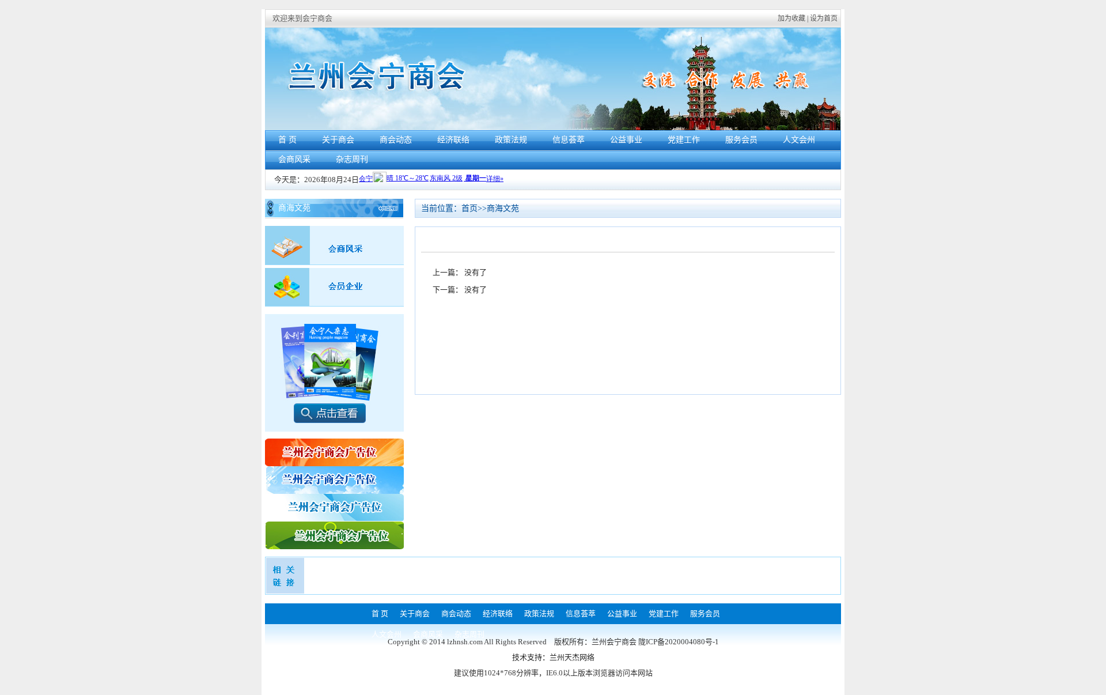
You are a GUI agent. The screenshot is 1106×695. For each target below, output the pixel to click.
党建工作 (684, 139)
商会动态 (396, 139)
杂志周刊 (352, 159)
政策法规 (511, 139)
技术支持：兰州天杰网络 (553, 657)
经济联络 (453, 139)
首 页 (287, 139)
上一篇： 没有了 (460, 272)
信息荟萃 (568, 139)
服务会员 (741, 139)
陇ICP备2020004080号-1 (678, 641)
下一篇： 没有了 (460, 289)
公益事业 (626, 139)
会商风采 (294, 159)
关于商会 (338, 139)
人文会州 (799, 139)
